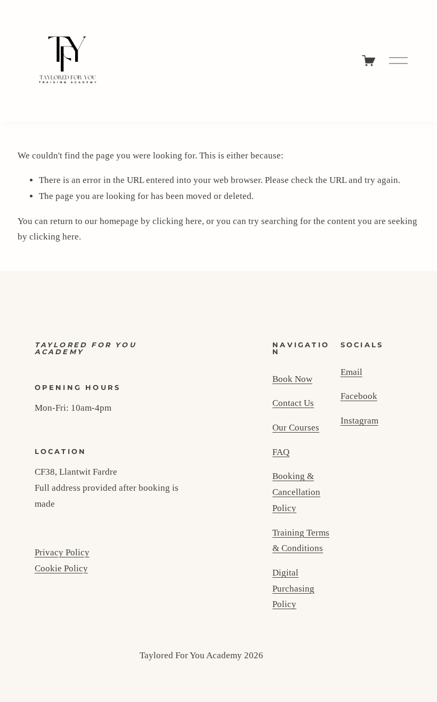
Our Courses (295, 427)
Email (351, 372)
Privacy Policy (62, 552)
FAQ (280, 452)
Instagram (359, 421)
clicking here (177, 221)
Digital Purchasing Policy (293, 588)
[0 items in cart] (368, 60)
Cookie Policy (61, 568)
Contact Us (293, 403)
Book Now (292, 379)
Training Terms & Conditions (300, 541)
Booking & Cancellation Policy (296, 492)
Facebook (359, 396)
